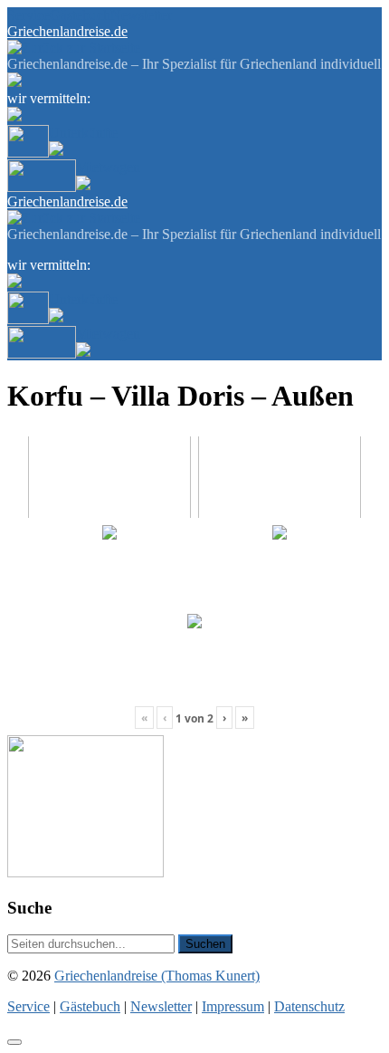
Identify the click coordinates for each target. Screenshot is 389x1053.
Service (28, 15)
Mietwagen (108, 167)
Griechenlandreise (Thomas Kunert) (157, 975)
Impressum (233, 1006)
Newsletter (141, 15)
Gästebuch (80, 15)
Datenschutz (309, 1006)
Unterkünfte (83, 132)
